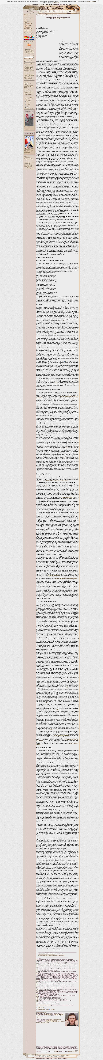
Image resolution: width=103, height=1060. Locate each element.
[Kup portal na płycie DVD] (50, 12)
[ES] (25, 38)
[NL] (33, 39)
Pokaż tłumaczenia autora (51, 1020)
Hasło (48, 1051)
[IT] (33, 36)
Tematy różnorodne (28, 28)
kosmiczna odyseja (28, 67)
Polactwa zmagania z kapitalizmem (46, 954)
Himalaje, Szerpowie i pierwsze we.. (29, 76)
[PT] (28, 38)
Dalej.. (59, 949)
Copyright (46, 1056)
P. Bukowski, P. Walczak (30, 168)
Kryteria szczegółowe (28, 58)
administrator (61, 1056)
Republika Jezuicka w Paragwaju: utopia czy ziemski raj (51, 955)
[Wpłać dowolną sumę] (29, 46)
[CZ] (25, 39)
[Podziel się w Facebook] (45, 1007)
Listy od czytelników (28, 33)
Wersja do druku (41, 1009)
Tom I (57, 1015)
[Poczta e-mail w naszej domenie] (45, 12)
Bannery (44, 1055)
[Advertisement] (47, 48)
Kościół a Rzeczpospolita (29, 149)
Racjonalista (41, 1056)
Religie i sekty (27, 15)
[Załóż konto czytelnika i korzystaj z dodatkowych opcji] (74, 12)
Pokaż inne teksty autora (55, 1019)
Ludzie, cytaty (27, 27)
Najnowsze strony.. (28, 60)
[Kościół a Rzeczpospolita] (29, 147)
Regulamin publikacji (37, 1055)
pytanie (25, 65)
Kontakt (67, 1055)
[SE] (30, 39)
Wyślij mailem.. (41, 1007)
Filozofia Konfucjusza (68, 497)
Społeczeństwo (27, 21)
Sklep (58, 1055)
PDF (48, 1009)
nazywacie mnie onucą (29, 79)
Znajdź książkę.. (27, 129)
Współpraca (26, 31)
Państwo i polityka (28, 23)
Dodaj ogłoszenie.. (28, 94)
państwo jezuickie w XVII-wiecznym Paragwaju (66, 578)
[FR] (30, 36)
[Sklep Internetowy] (54, 12)
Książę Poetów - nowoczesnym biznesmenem (56, 480)
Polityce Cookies (55, 2)
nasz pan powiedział (28, 66)
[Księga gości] (58, 12)
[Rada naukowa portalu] (70, 12)
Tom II (62, 1015)
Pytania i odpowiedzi (28, 32)
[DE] (30, 38)
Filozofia (26, 19)
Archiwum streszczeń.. (28, 61)
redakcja (56, 1056)
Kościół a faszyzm (47, 1014)
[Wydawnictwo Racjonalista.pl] (62, 12)
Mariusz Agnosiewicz (41, 1012)
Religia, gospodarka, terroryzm (61, 735)
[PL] (25, 36)
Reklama (54, 1055)
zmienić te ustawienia (91, 1)
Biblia (25, 16)
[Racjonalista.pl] (51, 9)
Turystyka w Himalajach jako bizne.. (29, 73)
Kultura (25, 24)
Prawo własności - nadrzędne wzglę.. (28, 69)
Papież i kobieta (27, 127)
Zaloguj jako (38, 1051)
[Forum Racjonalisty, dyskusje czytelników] (41, 12)
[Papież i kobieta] (29, 126)
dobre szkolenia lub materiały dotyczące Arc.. (28, 92)
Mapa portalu (49, 1055)
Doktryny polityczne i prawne (53, 14)
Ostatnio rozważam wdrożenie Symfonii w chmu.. (29, 86)
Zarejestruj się (62, 1055)
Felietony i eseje (27, 25)
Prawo (25, 22)
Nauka (25, 20)
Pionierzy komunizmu (53, 575)
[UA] (33, 38)
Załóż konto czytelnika (72, 1051)
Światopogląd (27, 14)
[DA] (28, 39)
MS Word (53, 1009)
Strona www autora (41, 1017)
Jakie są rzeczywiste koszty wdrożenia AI (28, 89)
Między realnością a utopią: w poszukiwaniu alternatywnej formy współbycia (28, 152)
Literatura (26, 26)
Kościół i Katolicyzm (28, 18)
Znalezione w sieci (28, 30)
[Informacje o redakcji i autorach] (66, 12)
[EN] (28, 36)
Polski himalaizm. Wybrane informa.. (28, 78)
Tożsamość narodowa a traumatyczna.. (29, 71)
